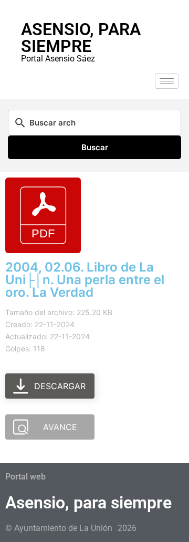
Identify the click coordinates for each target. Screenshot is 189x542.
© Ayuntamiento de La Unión (58, 528)
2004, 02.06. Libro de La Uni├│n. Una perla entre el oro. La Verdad (84, 279)
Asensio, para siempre (81, 37)
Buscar (94, 147)
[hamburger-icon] (166, 81)
